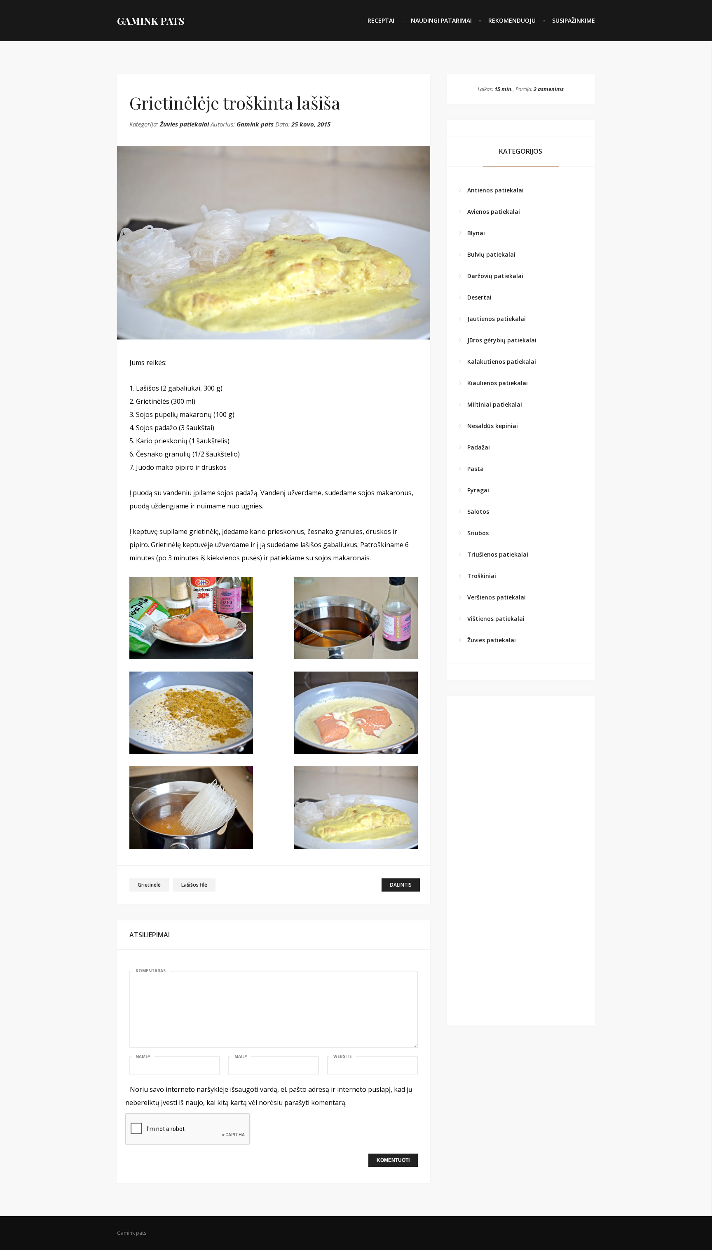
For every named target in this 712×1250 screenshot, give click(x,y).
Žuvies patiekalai (184, 124)
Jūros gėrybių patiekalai (501, 340)
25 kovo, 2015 (310, 124)
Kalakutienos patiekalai (501, 361)
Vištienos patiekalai (496, 619)
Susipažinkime (573, 20)
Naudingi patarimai (441, 20)
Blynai (476, 233)
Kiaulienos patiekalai (497, 383)
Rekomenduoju (512, 20)
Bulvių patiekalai (491, 254)
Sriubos (478, 533)
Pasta (475, 469)
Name (143, 1056)
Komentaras (151, 971)
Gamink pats (255, 124)
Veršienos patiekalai (496, 597)
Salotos (478, 511)
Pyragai (478, 490)
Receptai (381, 20)
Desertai (479, 297)
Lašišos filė (194, 884)
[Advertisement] (521, 953)
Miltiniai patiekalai (494, 404)
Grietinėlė (149, 884)
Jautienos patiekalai (496, 319)
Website (342, 1056)
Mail (240, 1056)
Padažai (478, 447)
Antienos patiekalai (495, 190)
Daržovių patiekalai (495, 276)
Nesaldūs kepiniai (492, 426)
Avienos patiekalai (493, 211)
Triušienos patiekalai (497, 554)
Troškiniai (481, 576)
